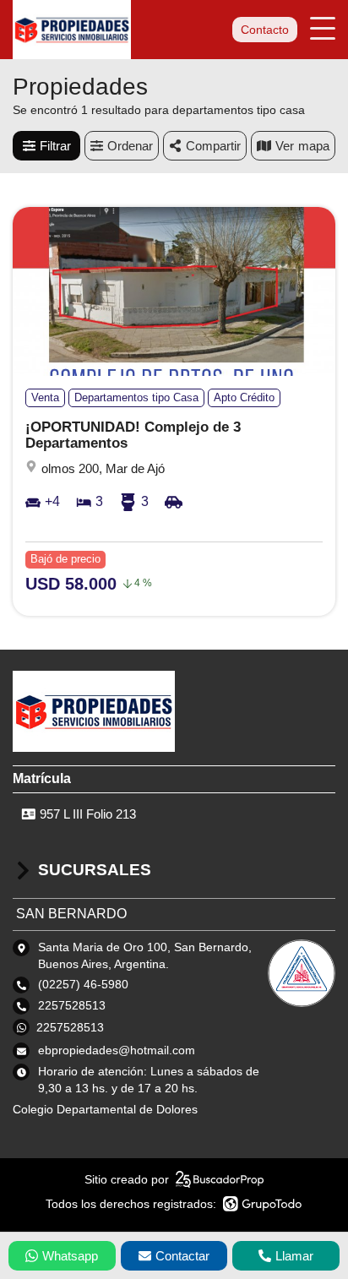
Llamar (294, 1256)
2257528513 (70, 1027)
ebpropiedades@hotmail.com (116, 1050)
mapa (313, 146)
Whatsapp (70, 1256)
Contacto (265, 29)
